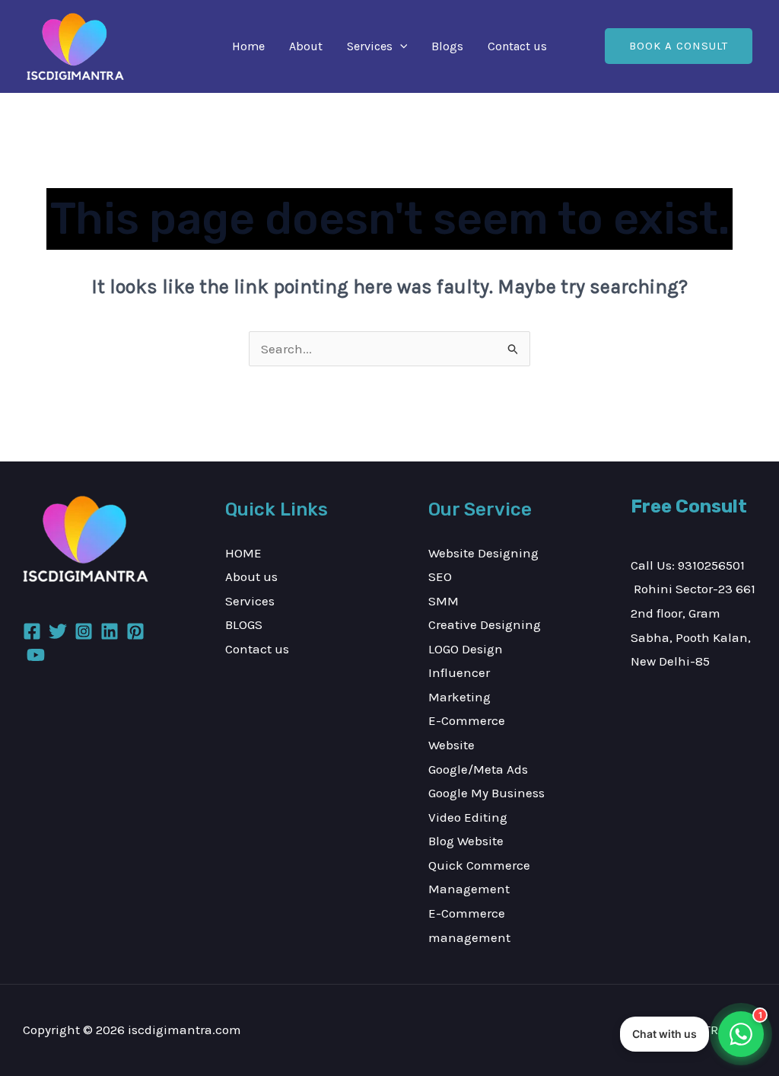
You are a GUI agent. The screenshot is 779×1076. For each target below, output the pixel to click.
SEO (440, 576)
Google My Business (486, 792)
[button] (400, 46)
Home (248, 46)
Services (370, 46)
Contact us (517, 46)
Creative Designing (484, 624)
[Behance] (135, 631)
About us (251, 576)
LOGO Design (465, 648)
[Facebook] (32, 631)
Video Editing (467, 817)
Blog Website (466, 840)
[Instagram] (84, 631)
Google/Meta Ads (478, 769)
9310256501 (711, 565)
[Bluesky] (36, 655)
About (306, 46)
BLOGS (243, 624)
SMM (443, 600)
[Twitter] (58, 631)
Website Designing (483, 552)
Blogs (447, 46)
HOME (243, 552)
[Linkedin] (109, 631)
